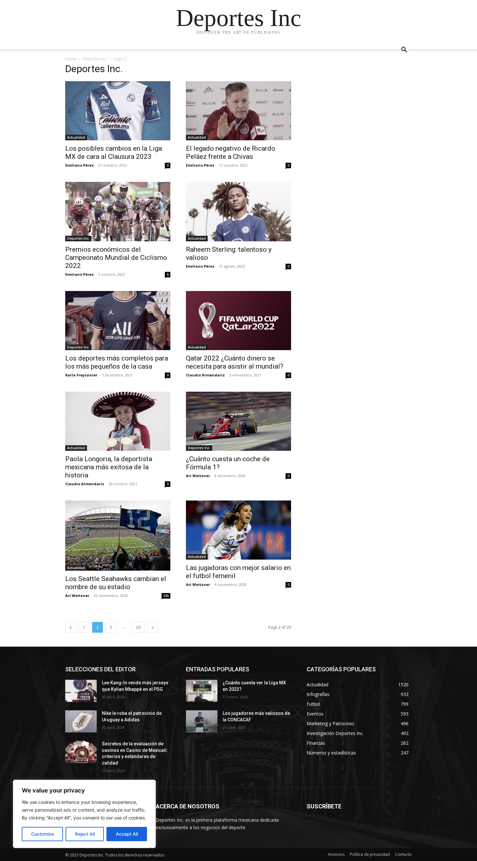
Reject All (85, 834)
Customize (42, 834)
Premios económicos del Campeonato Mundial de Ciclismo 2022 (116, 258)
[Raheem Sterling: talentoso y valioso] (238, 211)
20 (138, 627)
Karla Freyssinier (81, 375)
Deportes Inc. (95, 59)
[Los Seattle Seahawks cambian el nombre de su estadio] (117, 535)
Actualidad (76, 137)
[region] (84, 814)
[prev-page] (70, 627)
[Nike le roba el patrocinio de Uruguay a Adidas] (81, 721)
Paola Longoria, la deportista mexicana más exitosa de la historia (108, 467)
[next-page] (152, 627)
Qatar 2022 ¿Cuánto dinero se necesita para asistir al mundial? (234, 362)
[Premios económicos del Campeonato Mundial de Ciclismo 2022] (117, 211)
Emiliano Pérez (79, 165)
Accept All (127, 834)
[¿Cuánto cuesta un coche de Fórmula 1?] (238, 421)
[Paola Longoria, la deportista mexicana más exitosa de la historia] (117, 421)
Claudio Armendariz (205, 375)
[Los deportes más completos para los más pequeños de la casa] (117, 320)
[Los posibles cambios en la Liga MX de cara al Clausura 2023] (117, 110)
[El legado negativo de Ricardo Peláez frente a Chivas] (238, 110)
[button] (404, 50)
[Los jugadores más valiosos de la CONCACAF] (201, 721)
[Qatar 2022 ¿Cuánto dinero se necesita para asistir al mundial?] (238, 320)
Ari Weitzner (198, 475)
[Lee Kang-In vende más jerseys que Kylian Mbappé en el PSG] (81, 691)
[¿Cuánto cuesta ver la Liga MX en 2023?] (201, 691)
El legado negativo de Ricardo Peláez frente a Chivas (230, 152)
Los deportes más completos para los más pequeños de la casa (116, 362)
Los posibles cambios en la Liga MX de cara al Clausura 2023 (113, 152)
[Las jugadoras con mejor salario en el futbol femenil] (238, 530)
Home (71, 59)
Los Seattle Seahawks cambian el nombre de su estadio (115, 583)
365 (166, 595)
